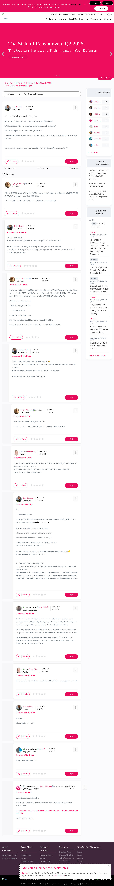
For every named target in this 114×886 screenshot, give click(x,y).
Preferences (101, 8)
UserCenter (93, 884)
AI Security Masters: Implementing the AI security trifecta (99, 329)
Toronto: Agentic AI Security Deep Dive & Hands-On (98, 270)
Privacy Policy (76, 4)
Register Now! (18, 57)
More (106, 19)
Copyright (65, 884)
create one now (59, 876)
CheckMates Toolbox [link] (65, 852)
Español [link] (79, 852)
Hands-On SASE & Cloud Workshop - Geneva (98, 346)
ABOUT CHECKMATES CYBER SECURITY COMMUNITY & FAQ (77, 14)
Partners (94, 19)
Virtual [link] (101, 223)
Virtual (93, 232)
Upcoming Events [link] (64, 861)
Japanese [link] (80, 858)
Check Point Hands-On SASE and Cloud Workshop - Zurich (99, 289)
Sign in (24, 873)
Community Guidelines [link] (9, 858)
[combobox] (52, 94)
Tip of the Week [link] (45, 861)
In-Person (94, 259)
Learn (61, 19)
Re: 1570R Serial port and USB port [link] (19, 86)
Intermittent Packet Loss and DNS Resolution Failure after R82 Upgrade (99, 174)
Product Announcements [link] (66, 858)
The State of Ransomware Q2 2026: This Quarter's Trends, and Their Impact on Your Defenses (99, 247)
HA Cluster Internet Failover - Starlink (97, 185)
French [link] (79, 855)
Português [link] (80, 861)
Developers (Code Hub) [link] (66, 855)
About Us (84, 884)
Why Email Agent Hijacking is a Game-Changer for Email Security (99, 309)
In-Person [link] (96, 227)
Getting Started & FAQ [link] (9, 855)
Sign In (109, 14)
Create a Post (105, 78)
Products (49, 19)
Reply (71, 161)
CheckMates (8, 83)
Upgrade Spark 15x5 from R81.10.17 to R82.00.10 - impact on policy (98, 195)
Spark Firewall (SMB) (43, 83)
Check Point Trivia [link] (27, 861)
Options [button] (78, 84)
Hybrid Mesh (28, 83)
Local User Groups (77, 19)
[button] (95, 3)
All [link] (94, 223)
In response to (17, 232)
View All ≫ (93, 152)
